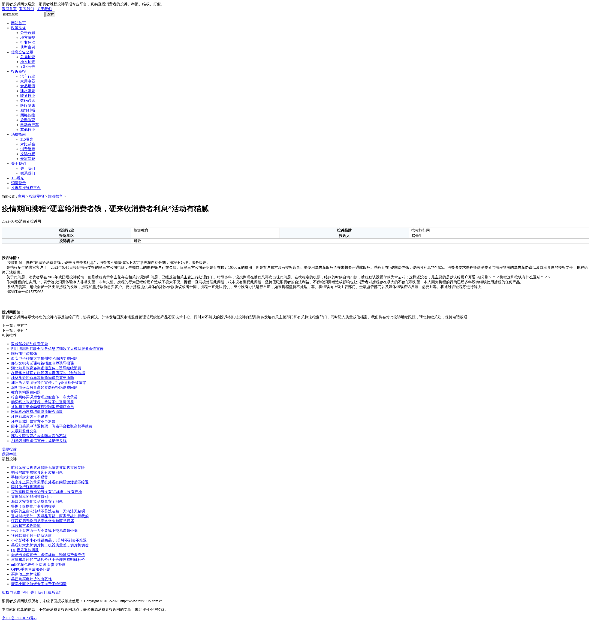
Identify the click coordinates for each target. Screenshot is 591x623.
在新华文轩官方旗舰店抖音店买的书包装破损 (48, 373)
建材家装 (27, 91)
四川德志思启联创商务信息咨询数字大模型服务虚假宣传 (57, 349)
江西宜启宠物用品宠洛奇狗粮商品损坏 (42, 521)
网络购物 (27, 115)
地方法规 (27, 37)
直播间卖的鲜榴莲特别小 (31, 497)
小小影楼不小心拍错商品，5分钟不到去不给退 (49, 540)
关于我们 (44, 9)
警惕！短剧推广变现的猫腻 (33, 506)
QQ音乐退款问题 (25, 550)
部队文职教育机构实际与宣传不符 (38, 436)
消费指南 (18, 134)
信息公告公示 (22, 52)
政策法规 (18, 28)
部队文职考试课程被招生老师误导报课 (42, 363)
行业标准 (27, 42)
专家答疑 (27, 159)
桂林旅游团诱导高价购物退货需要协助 (42, 378)
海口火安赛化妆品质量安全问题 (37, 501)
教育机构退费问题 (26, 392)
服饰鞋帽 (27, 110)
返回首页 (9, 9)
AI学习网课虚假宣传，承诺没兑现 (39, 441)
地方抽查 (27, 62)
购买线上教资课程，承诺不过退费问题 (42, 402)
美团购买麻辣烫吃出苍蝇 (31, 579)
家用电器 (27, 81)
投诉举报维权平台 (26, 188)
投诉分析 (27, 154)
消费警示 (27, 149)
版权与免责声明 (15, 592)
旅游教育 (27, 120)
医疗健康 (27, 105)
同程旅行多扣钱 (24, 353)
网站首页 (18, 23)
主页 (21, 196)
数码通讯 (27, 100)
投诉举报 (18, 71)
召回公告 (27, 67)
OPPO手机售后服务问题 (30, 569)
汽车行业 (27, 76)
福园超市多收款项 (26, 526)
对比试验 (27, 144)
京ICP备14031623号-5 (19, 618)
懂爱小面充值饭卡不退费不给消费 (38, 584)
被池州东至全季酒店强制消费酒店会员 (42, 407)
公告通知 (27, 33)
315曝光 (26, 139)
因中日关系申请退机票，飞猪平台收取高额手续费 (51, 426)
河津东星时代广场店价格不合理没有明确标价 (48, 560)
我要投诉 (9, 449)
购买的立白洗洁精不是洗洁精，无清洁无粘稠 (48, 511)
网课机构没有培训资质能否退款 (37, 412)
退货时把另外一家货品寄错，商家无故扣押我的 (50, 516)
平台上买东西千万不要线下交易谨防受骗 (44, 531)
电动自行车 (29, 125)
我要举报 (9, 454)
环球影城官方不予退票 (29, 416)
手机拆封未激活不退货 (29, 477)
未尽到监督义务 (24, 431)
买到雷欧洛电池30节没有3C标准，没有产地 (46, 492)
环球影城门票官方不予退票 (33, 421)
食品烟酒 (27, 86)
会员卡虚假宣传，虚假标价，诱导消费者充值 (48, 555)
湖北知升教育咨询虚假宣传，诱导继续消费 (46, 368)
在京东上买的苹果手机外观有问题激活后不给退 (50, 482)
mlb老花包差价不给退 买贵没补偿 (38, 564)
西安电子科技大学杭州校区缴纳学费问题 (44, 358)
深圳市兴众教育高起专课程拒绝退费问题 (44, 387)
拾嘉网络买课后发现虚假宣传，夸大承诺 (44, 397)
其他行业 (27, 130)
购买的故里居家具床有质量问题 (37, 472)
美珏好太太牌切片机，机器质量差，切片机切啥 (50, 545)
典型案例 (27, 47)
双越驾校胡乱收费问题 (29, 344)
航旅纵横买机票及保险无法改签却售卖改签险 (48, 468)
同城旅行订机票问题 (27, 487)
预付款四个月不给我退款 (31, 535)
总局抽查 (27, 57)
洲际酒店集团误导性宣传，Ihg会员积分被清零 (48, 383)
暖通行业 (27, 96)
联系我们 (26, 9)
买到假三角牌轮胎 (26, 574)
